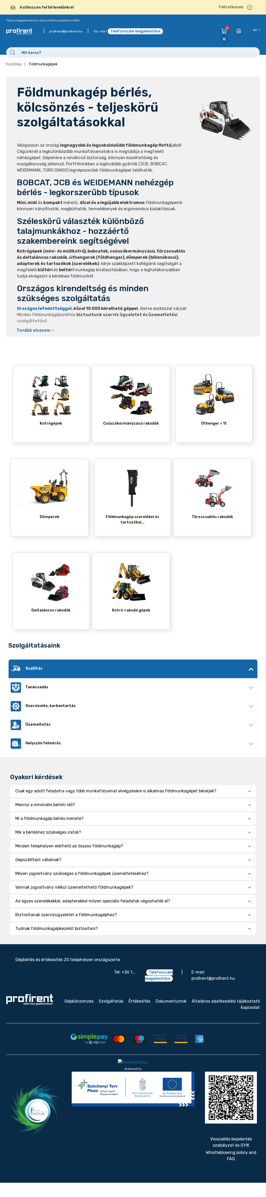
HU (255, 30)
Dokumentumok (171, 1001)
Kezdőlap (14, 64)
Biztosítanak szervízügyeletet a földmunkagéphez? (66, 914)
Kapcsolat (250, 1007)
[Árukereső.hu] (133, 1062)
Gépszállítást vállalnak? (38, 859)
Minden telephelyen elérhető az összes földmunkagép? (69, 846)
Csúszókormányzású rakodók (131, 423)
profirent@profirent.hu (66, 31)
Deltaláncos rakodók (50, 610)
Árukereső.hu (133, 1068)
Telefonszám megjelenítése (135, 31)
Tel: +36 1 (100, 31)
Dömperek (49, 517)
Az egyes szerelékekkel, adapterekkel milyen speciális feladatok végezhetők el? (92, 901)
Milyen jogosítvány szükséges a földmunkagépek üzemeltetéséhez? (82, 873)
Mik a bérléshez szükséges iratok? (48, 832)
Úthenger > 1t (214, 423)
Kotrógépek (51, 423)
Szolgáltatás (111, 1001)
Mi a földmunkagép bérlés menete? (49, 818)
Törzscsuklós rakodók (212, 517)
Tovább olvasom (34, 330)
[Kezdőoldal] (29, 999)
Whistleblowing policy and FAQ (231, 1155)
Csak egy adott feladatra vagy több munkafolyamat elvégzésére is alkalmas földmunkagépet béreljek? (115, 790)
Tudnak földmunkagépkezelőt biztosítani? (56, 928)
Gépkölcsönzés (79, 1001)
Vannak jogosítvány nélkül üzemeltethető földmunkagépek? (74, 887)
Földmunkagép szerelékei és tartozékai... (132, 520)
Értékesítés (139, 1001)
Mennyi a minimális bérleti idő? (45, 804)
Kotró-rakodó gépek (131, 610)
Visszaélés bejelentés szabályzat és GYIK (231, 1142)
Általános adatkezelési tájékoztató (226, 1001)
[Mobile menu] (224, 39)
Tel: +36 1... (124, 972)
